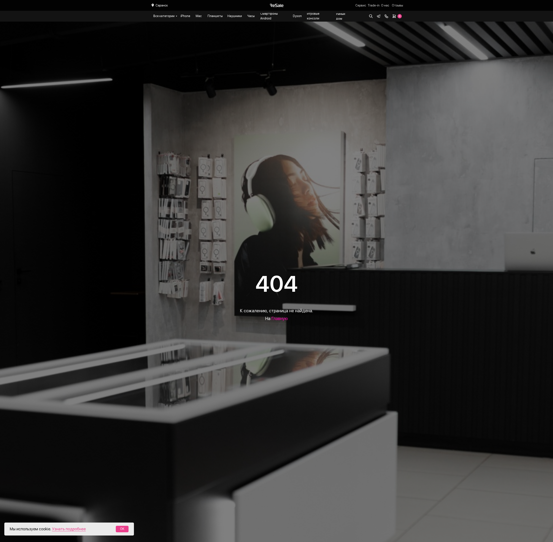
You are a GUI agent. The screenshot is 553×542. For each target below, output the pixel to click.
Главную (280, 318)
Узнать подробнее (69, 529)
